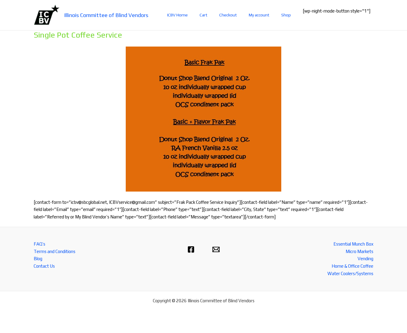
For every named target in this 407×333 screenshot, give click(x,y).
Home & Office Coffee (352, 266)
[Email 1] (216, 249)
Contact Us (44, 266)
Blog (38, 258)
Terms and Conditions (54, 251)
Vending (365, 258)
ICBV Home (177, 15)
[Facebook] (191, 249)
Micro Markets (359, 251)
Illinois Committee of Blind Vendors (106, 15)
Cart (203, 15)
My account (259, 15)
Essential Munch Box (353, 243)
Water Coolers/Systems (350, 273)
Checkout (228, 15)
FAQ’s (39, 243)
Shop (286, 15)
